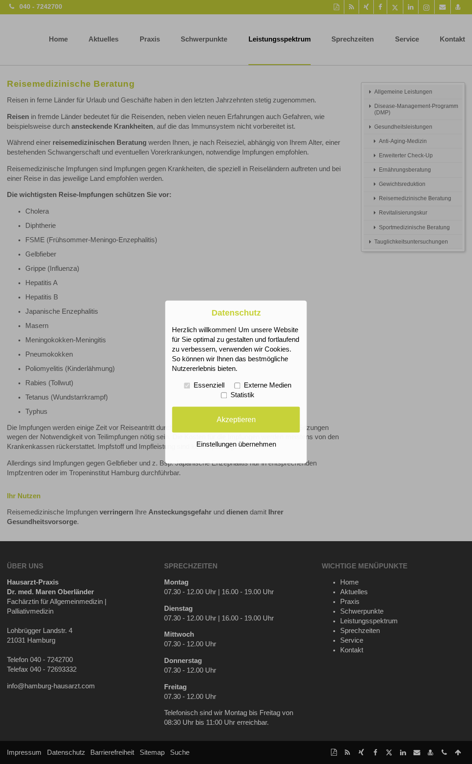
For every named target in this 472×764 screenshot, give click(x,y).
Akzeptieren (236, 419)
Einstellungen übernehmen (236, 444)
